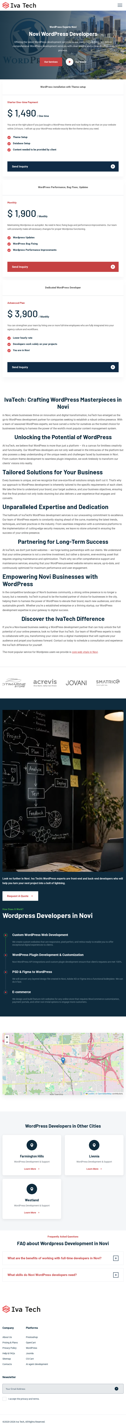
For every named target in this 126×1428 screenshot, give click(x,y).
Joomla (30, 1353)
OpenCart (31, 1342)
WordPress (31, 1348)
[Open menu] (120, 5)
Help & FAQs (8, 1353)
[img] (63, 1064)
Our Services (51, 62)
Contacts (7, 1364)
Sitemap (6, 1358)
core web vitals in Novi (85, 652)
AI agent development (37, 1364)
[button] (63, 1060)
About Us (7, 1337)
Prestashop (32, 1337)
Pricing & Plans (10, 1342)
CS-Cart (30, 1358)
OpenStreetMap (105, 1093)
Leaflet (91, 1093)
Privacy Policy (9, 1348)
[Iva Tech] (19, 5)
